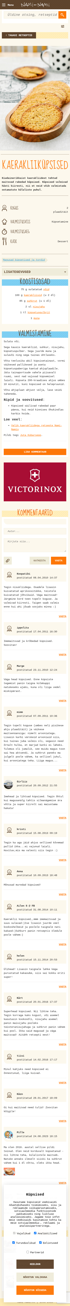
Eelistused (50, 1242)
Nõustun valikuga (35, 1277)
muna (37, 318)
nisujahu (39, 306)
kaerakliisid (33, 295)
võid (46, 289)
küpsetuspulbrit (39, 312)
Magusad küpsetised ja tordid (24, 259)
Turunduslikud (25, 1242)
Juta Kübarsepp (30, 435)
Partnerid (37, 1252)
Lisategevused (17, 272)
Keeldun (35, 1264)
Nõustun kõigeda (35, 1290)
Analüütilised (47, 1233)
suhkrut (32, 300)
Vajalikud (23, 1233)
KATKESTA (40, 560)
